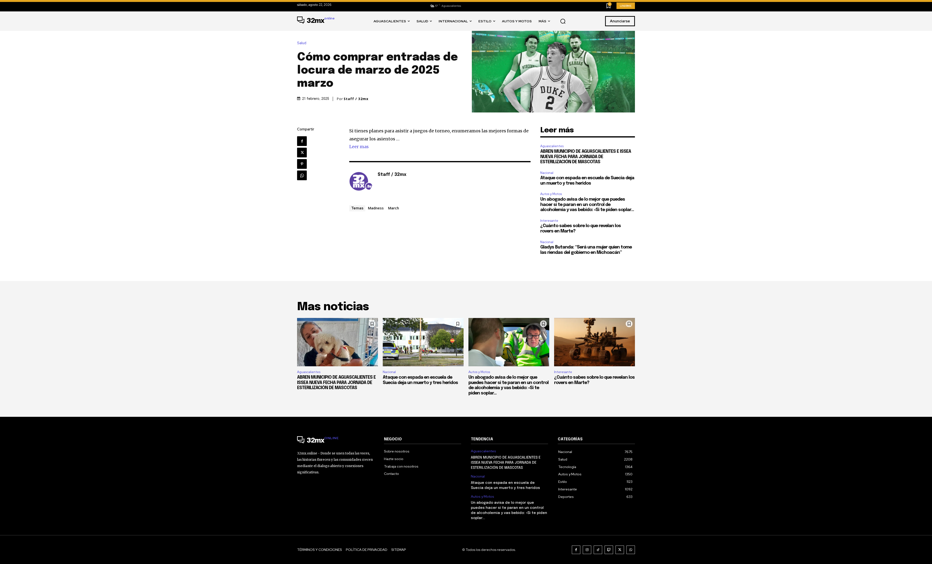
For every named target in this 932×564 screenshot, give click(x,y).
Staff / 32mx (356, 99)
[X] (302, 152)
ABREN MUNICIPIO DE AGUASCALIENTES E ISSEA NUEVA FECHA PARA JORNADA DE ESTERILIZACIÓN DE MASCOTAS (585, 156)
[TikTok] (598, 550)
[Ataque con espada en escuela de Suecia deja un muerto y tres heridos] (423, 342)
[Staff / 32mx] (361, 182)
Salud (301, 43)
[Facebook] (302, 141)
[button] (563, 21)
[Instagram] (587, 550)
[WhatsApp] (302, 175)
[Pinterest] (302, 164)
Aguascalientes (552, 146)
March (393, 207)
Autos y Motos (551, 194)
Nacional (546, 173)
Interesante (549, 221)
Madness (376, 207)
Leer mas (359, 146)
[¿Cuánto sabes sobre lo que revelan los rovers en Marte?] (594, 342)
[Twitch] (609, 550)
